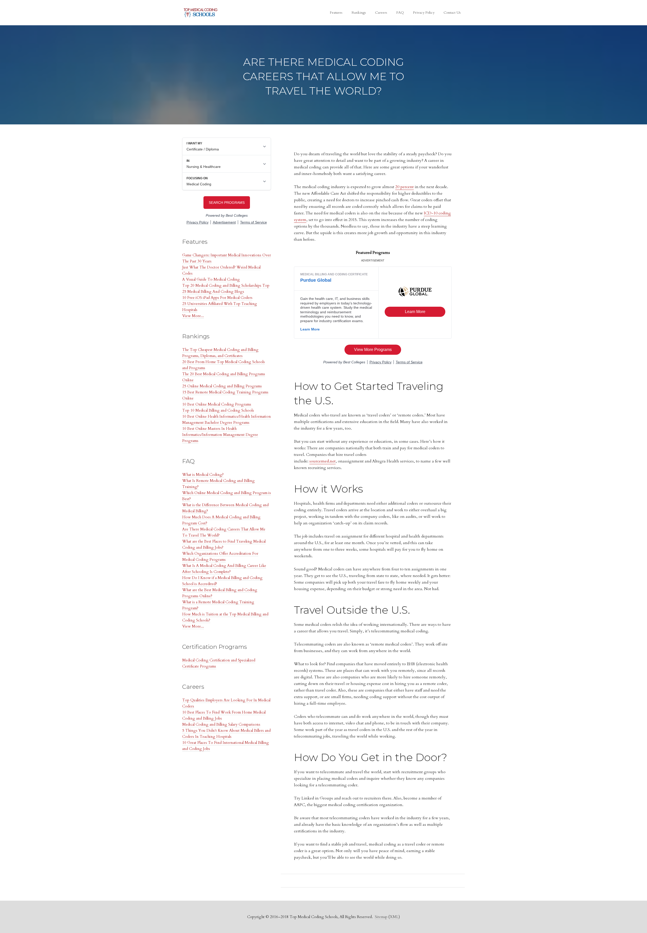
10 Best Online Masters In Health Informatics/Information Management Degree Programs (220, 434)
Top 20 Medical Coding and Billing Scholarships (221, 285)
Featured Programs (373, 252)
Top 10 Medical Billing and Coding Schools (218, 410)
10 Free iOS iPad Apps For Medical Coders (217, 297)
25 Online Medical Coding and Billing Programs (222, 386)
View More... (193, 315)
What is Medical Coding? (203, 474)
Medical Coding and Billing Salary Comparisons (221, 724)
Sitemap (381, 916)
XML (394, 916)
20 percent (404, 187)
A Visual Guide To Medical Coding (211, 279)
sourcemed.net (322, 461)
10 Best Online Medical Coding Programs (216, 404)
